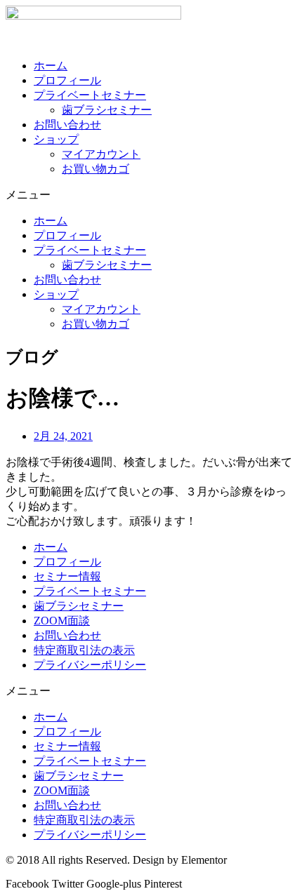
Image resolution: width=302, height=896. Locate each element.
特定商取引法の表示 (84, 650)
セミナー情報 (67, 576)
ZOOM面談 (62, 621)
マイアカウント (101, 154)
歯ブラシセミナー (107, 110)
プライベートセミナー (90, 95)
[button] (151, 195)
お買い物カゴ (95, 169)
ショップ (56, 139)
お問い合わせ (67, 125)
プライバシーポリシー (90, 665)
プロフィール (67, 80)
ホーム (50, 66)
